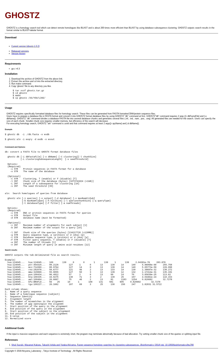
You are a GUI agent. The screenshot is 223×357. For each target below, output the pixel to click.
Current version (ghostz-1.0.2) (25, 46)
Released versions (20, 51)
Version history (18, 53)
